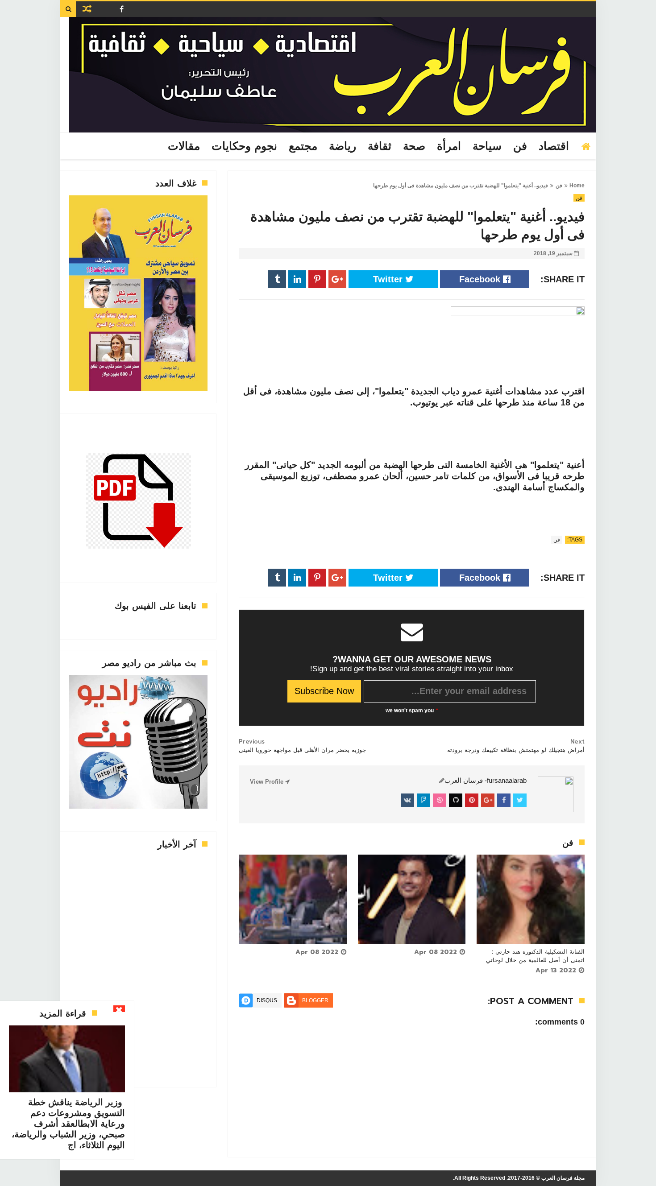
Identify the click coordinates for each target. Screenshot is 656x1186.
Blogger (315, 1000)
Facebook (481, 279)
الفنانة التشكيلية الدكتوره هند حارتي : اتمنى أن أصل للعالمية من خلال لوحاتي (535, 955)
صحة (414, 146)
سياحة (487, 146)
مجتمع (303, 146)
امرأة (449, 146)
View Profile (267, 781)
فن (520, 146)
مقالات (184, 146)
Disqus (267, 1000)
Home (577, 185)
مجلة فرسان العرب (563, 1178)
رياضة (342, 146)
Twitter (389, 279)
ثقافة (379, 146)
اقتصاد (554, 146)
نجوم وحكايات (244, 146)
